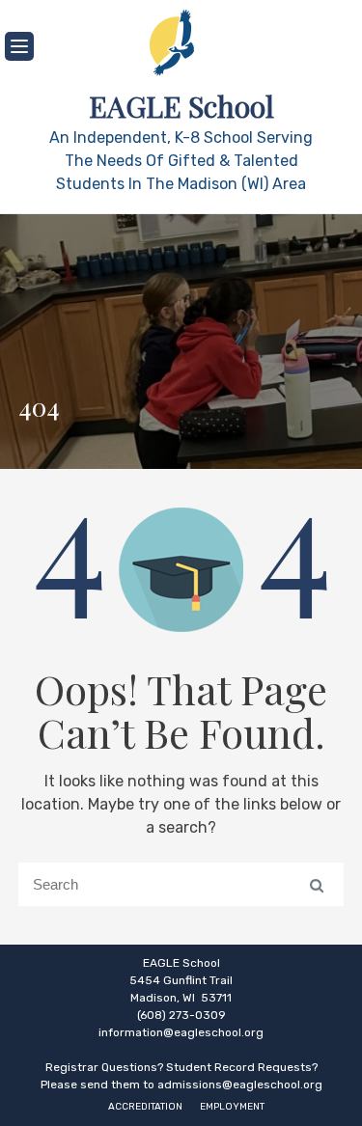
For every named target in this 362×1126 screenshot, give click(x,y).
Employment (232, 1106)
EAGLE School (181, 106)
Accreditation (145, 1106)
